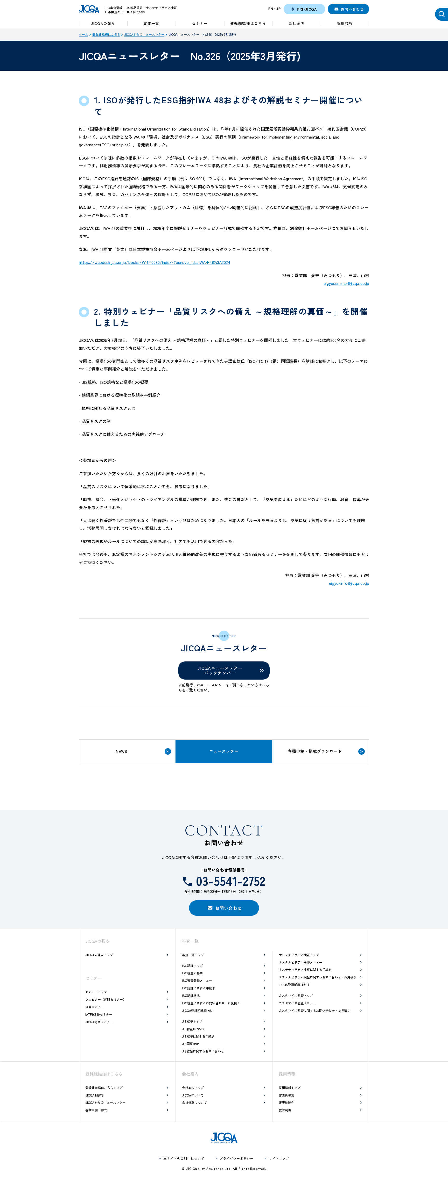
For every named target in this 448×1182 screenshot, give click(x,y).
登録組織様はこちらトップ (104, 1087)
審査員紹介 (286, 1102)
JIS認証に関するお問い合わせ (203, 1051)
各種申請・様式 (96, 1110)
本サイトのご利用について (183, 1158)
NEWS (121, 751)
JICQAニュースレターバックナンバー (219, 670)
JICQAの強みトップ (99, 955)
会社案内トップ (193, 1087)
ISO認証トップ (192, 965)
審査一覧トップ (193, 955)
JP (278, 8)
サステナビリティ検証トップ (299, 955)
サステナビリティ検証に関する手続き (305, 969)
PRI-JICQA (307, 9)
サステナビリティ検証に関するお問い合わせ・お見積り (317, 977)
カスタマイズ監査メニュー (297, 1003)
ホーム (83, 34)
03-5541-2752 (230, 880)
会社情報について (194, 1102)
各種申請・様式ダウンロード (315, 751)
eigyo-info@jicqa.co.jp (349, 583)
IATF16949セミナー (98, 1014)
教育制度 (285, 1110)
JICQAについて (193, 1095)
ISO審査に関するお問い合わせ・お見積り (211, 1003)
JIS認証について (193, 1029)
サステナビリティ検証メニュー (300, 962)
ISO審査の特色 (192, 973)
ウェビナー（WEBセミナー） (105, 999)
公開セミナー (94, 1007)
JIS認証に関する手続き (198, 1036)
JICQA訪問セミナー (99, 1022)
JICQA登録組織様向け (197, 1010)
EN (271, 8)
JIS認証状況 (190, 1043)
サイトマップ (279, 1158)
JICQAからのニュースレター (144, 34)
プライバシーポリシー (237, 1158)
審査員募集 (286, 1095)
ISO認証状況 (191, 995)
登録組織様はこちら (106, 34)
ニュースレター (223, 751)
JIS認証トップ (192, 1021)
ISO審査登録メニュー (197, 980)
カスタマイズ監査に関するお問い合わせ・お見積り (314, 1010)
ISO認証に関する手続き (198, 988)
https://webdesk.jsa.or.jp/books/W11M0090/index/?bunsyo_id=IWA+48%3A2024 (154, 262)
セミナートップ (96, 992)
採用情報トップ (289, 1087)
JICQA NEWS (94, 1095)
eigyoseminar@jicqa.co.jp (346, 283)
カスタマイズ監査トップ (296, 995)
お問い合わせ (352, 9)
